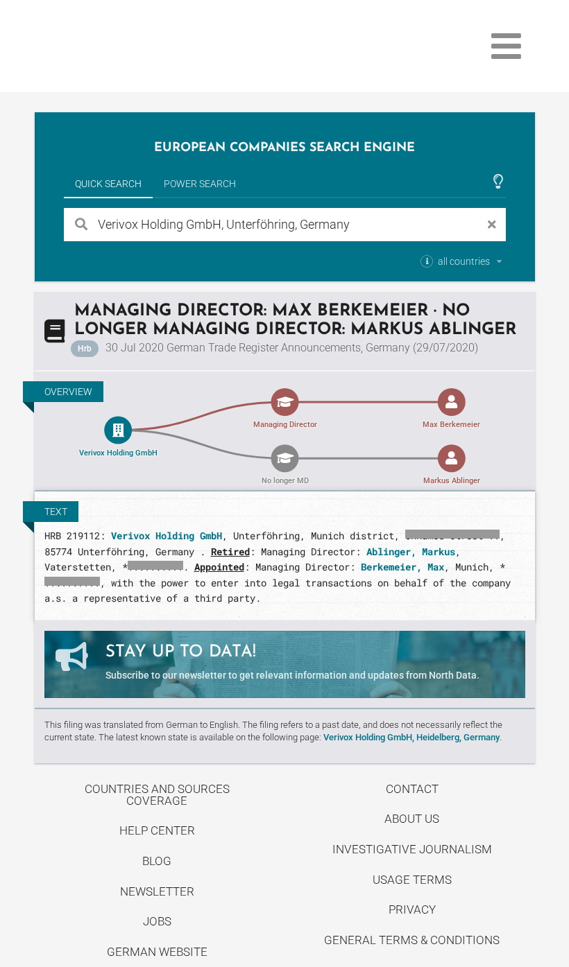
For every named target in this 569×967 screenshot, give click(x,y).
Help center (157, 830)
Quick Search (108, 183)
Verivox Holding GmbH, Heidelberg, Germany (411, 737)
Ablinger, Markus (410, 551)
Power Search (200, 183)
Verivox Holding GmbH (166, 535)
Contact (412, 789)
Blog (156, 861)
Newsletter (157, 891)
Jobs (157, 921)
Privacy (412, 909)
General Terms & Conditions (412, 940)
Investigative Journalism (412, 849)
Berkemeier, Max (402, 566)
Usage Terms (412, 880)
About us (411, 819)
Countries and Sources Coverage (157, 795)
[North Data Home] (115, 46)
